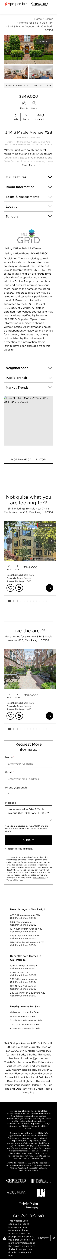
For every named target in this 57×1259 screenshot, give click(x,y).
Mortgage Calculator (28, 459)
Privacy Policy (19, 828)
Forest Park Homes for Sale (25, 1028)
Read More (28, 165)
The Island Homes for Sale (24, 1024)
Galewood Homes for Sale (24, 1012)
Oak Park (45, 142)
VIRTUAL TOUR (42, 85)
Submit (28, 840)
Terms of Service (39, 828)
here (16, 870)
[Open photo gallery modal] (16, 72)
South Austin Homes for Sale (26, 1020)
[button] (28, 421)
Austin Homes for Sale (22, 1016)
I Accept (43, 1238)
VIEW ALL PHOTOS (17, 85)
